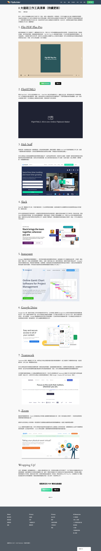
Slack (24, 202)
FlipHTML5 (28, 89)
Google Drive (29, 307)
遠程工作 (50, 497)
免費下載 (90, 2)
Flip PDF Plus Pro (31, 27)
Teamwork (27, 355)
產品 (65, 2)
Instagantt (27, 254)
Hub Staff (26, 144)
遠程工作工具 (67, 16)
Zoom (25, 411)
